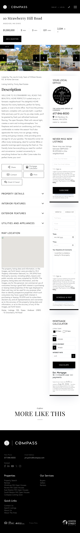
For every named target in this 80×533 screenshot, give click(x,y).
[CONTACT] (12, 39)
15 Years (68, 331)
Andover (31, 310)
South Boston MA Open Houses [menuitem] (16, 492)
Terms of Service (68, 305)
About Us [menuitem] (8, 510)
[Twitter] (16, 466)
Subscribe (64, 190)
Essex (23, 310)
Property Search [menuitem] (10, 480)
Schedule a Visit (69, 212)
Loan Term (57, 329)
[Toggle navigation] (75, 7)
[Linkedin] (8, 466)
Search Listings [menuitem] (10, 508)
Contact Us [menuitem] (8, 505)
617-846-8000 (61, 113)
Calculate (64, 365)
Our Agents (63, 122)
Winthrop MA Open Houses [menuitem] (15, 485)
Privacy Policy (59, 305)
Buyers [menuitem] (42, 480)
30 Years (58, 331)
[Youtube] (12, 466)
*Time (54, 242)
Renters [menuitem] (43, 485)
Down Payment (58, 344)
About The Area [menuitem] (10, 512)
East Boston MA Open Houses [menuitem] (16, 490)
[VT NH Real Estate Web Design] (69, 523)
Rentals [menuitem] (7, 483)
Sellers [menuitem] (42, 483)
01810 (38, 310)
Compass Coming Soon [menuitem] (13, 494)
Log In (62, 7)
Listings (11, 310)
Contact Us (56, 122)
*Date (54, 234)
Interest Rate (58, 352)
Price (55, 336)
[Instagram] (20, 466)
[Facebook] (5, 466)
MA (17, 310)
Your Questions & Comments (62, 250)
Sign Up (53, 7)
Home (4, 310)
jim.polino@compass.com (34, 457)
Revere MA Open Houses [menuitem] (14, 487)
